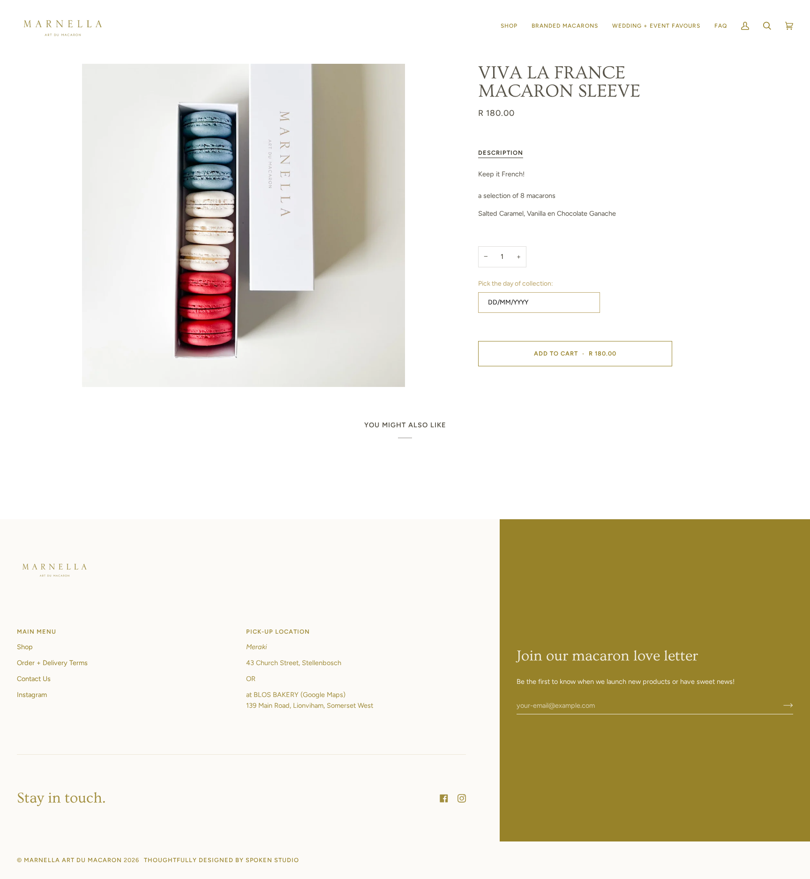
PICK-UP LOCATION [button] (278, 631)
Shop (25, 647)
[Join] (780, 705)
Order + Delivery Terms (52, 663)
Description (500, 152)
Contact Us (34, 678)
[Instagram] (462, 798)
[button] (509, 26)
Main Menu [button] (36, 631)
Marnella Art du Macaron (73, 860)
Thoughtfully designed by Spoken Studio (221, 860)
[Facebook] (444, 798)
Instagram (32, 694)
